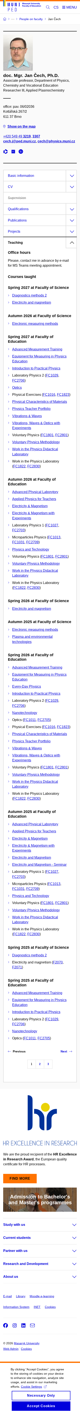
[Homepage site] (22, 6)
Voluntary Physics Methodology (36, 442)
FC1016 (49, 394)
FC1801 (47, 435)
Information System (16, 1307)
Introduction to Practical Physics (36, 368)
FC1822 (19, 466)
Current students (17, 1238)
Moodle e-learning (42, 1296)
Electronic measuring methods (35, 323)
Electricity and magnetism (31, 302)
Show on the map (21, 126)
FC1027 (52, 525)
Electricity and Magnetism (31, 857)
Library (20, 1296)
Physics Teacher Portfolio (31, 409)
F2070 (58, 962)
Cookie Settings (31, 1386)
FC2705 (44, 720)
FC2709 (32, 542)
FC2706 (18, 380)
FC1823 (63, 394)
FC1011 (30, 720)
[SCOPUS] (14, 152)
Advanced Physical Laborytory (35, 492)
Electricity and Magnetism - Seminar (39, 864)
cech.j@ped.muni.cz (19, 141)
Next (64, 1051)
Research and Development (25, 1264)
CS (56, 7)
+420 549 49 (17, 136)
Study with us (14, 1224)
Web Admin (11, 1348)
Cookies (50, 1307)
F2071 (17, 967)
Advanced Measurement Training (37, 349)
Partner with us (15, 1251)
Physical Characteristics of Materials (39, 401)
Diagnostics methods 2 (29, 295)
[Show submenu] (70, 1224)
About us (10, 1276)
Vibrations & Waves (27, 416)
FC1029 (52, 375)
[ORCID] (22, 152)
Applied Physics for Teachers (34, 499)
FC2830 (33, 466)
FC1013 (54, 537)
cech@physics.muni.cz (56, 141)
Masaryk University (26, 1343)
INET (37, 1307)
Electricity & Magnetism (30, 506)
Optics (17, 387)
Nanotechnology (24, 713)
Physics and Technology (30, 549)
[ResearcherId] (6, 152)
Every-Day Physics (26, 686)
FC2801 (61, 435)
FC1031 (18, 542)
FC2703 (18, 530)
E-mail (7, 1296)
